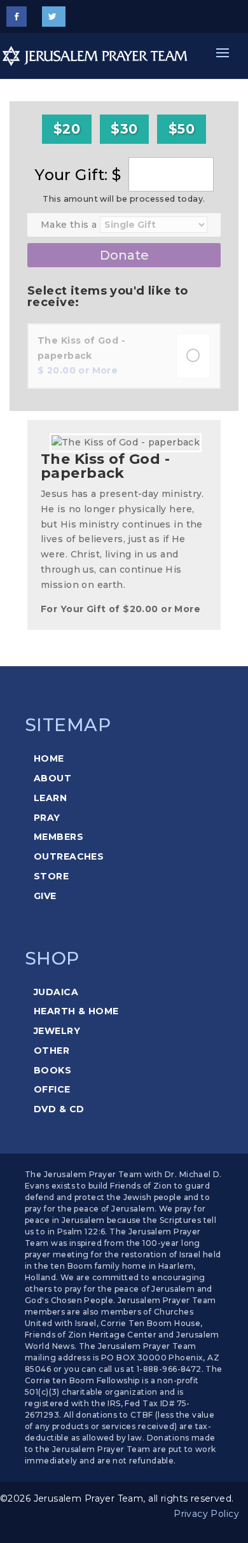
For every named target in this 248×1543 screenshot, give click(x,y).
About (52, 778)
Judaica (56, 992)
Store (51, 876)
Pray (47, 817)
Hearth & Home (76, 1011)
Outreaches (69, 856)
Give (45, 896)
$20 (66, 129)
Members (58, 836)
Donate (124, 255)
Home (49, 758)
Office (52, 1089)
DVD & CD (59, 1109)
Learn (50, 798)
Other (51, 1050)
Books (52, 1070)
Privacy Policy (206, 1513)
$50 (182, 129)
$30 (124, 129)
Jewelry (57, 1031)
